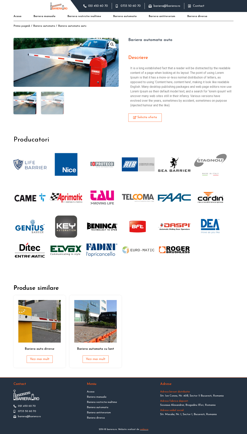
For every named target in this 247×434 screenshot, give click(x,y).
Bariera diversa (197, 16)
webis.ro (144, 429)
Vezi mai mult (39, 359)
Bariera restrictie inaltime (84, 16)
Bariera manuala (44, 16)
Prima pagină (22, 26)
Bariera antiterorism (162, 16)
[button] (145, 117)
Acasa (17, 16)
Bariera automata (125, 16)
